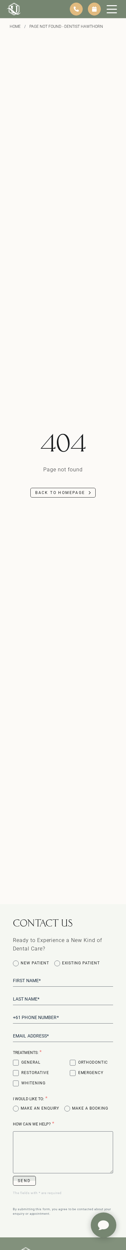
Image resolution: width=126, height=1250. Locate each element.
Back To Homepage (60, 492)
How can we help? (34, 1124)
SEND (24, 1181)
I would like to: (30, 1098)
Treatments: (27, 1052)
